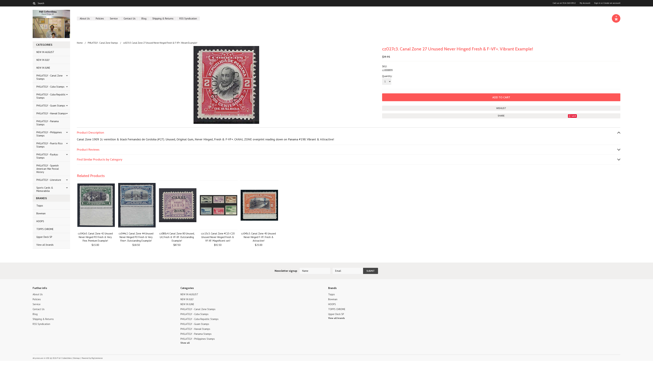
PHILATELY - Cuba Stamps (50, 86)
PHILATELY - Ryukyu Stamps (47, 156)
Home (80, 42)
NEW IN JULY (43, 60)
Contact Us (130, 18)
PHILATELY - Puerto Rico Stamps (49, 145)
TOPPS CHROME (45, 229)
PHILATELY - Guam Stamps (50, 105)
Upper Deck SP (44, 237)
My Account (585, 3)
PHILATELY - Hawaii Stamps (51, 113)
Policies (100, 18)
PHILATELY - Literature (48, 179)
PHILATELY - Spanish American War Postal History (47, 169)
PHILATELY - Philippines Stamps (49, 134)
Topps (39, 205)
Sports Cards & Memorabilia (44, 189)
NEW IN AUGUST (45, 52)
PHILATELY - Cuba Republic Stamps (51, 96)
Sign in (597, 3)
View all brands (45, 244)
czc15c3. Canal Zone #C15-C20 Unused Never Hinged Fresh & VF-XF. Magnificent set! (218, 237)
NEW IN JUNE (43, 67)
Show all (185, 342)
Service (114, 18)
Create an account (611, 3)
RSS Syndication (188, 18)
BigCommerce (97, 358)
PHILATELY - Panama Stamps (47, 123)
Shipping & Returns (162, 18)
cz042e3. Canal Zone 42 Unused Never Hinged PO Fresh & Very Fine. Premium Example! (95, 237)
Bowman (41, 213)
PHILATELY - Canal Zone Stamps (49, 77)
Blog (143, 18)
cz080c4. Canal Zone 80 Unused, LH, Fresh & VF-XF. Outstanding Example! (177, 237)
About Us (85, 18)
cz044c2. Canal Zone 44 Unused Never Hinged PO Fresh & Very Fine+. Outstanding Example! (136, 237)
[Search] (34, 3)
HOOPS (40, 221)
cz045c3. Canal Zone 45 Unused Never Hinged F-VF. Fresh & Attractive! (258, 237)
